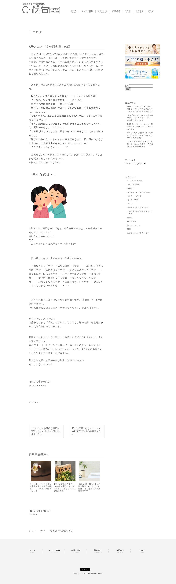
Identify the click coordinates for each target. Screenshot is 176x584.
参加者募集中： (39, 454)
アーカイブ (129, 164)
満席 (129, 229)
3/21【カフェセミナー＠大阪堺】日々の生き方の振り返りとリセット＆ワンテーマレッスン (140, 109)
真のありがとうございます (138, 233)
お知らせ (130, 188)
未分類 (130, 218)
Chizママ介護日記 (134, 181)
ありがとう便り (133, 184)
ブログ (130, 204)
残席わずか (131, 221)
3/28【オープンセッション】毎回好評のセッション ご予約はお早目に (140, 126)
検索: (127, 86)
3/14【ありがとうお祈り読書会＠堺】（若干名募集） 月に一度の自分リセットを (41, 487)
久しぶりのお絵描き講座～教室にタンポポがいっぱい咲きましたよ (45, 431)
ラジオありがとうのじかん (138, 207)
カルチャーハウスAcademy (138, 192)
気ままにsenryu (134, 225)
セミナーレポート (134, 196)
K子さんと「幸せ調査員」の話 (49, 46)
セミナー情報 (132, 200)
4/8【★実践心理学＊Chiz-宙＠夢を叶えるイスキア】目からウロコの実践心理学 (64, 487)
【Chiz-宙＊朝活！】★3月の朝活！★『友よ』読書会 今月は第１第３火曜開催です (89, 487)
